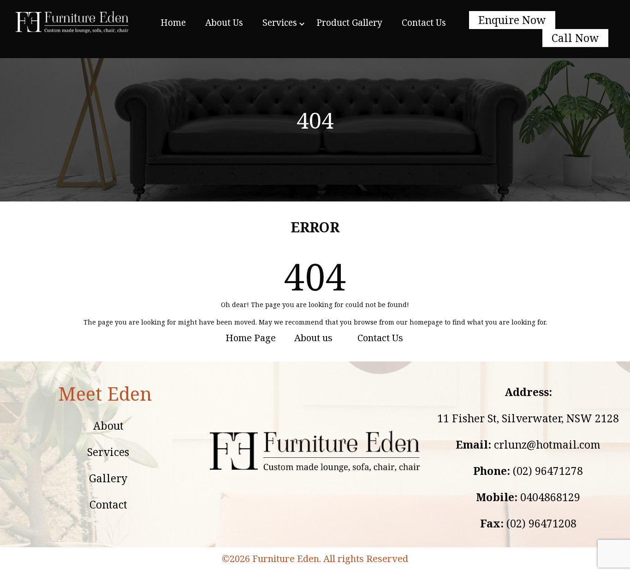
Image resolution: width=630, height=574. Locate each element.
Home (173, 23)
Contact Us (424, 23)
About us (313, 337)
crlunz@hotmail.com (547, 444)
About (108, 425)
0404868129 (550, 497)
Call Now (575, 37)
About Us (224, 23)
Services (279, 23)
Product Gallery (349, 23)
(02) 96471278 (548, 470)
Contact (108, 504)
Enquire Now (512, 19)
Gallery (108, 478)
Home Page (251, 337)
